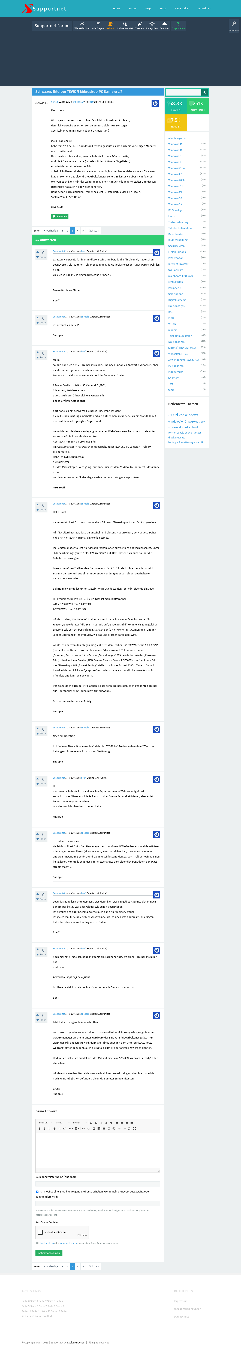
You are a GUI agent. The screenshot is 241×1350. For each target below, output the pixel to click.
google (180, 432)
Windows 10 (175, 150)
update (181, 437)
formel (172, 432)
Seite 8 (51, 1306)
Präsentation (175, 258)
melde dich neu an (68, 1243)
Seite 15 (29, 1316)
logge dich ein (47, 1243)
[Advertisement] (120, 57)
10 (184, 421)
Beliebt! (110, 28)
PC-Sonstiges (175, 365)
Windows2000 (176, 180)
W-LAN (172, 324)
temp (171, 389)
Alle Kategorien (177, 138)
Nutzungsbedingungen (187, 1308)
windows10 (175, 421)
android (193, 427)
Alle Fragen (98, 28)
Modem (172, 330)
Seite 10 (26, 1311)
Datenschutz (181, 1316)
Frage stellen (178, 28)
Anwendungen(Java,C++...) (183, 359)
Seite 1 (34, 1301)
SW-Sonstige (175, 270)
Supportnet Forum (52, 25)
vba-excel (174, 427)
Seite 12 (45, 1311)
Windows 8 (174, 156)
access (197, 432)
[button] (45, 1122)
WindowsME (175, 192)
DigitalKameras (177, 300)
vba (182, 415)
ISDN (171, 318)
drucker (172, 437)
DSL (170, 312)
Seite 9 (60, 1306)
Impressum (180, 1301)
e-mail (197, 442)
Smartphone (175, 294)
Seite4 (59, 1301)
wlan (190, 432)
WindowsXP (78, 102)
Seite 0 (26, 1301)
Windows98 (175, 198)
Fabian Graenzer (76, 1342)
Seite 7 (43, 1306)
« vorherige (51, 230)
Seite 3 (51, 1301)
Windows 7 (174, 162)
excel (173, 414)
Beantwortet (59, 251)
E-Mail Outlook (177, 252)
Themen (139, 28)
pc (186, 432)
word (185, 427)
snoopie (85, 317)
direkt (49, 1316)
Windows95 (175, 204)
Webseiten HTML (178, 353)
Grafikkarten (175, 282)
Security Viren (176, 246)
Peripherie (174, 288)
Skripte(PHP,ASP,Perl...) (182, 347)
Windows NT (175, 186)
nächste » (93, 230)
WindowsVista (176, 168)
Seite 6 (34, 1306)
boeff (91, 102)
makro (191, 421)
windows (191, 415)
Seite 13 (55, 1311)
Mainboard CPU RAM (180, 276)
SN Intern (173, 377)
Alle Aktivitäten (82, 28)
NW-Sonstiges (176, 341)
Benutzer (164, 28)
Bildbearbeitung (178, 240)
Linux (171, 216)
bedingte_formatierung (180, 442)
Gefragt (54, 102)
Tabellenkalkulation (180, 228)
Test (170, 383)
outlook (200, 421)
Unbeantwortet (125, 28)
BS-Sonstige (175, 210)
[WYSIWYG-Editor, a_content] (98, 1150)
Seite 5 (26, 1306)
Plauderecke (175, 371)
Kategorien (152, 28)
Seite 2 (43, 1301)
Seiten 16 (40, 1316)
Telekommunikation (180, 335)
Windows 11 (175, 144)
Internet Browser (178, 264)
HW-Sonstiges (176, 306)
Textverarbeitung (178, 222)
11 (202, 442)
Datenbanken (176, 234)
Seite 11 (36, 1311)
